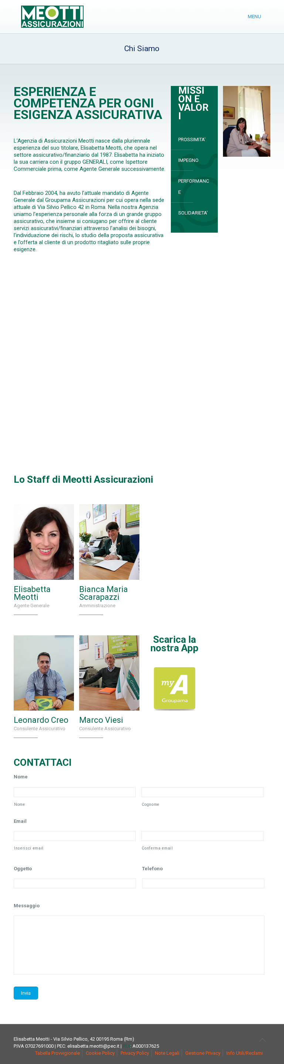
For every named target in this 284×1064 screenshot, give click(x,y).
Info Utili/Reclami (244, 1053)
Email (20, 821)
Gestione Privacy (202, 1053)
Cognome (150, 804)
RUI (126, 1046)
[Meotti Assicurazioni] (52, 16)
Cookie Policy (100, 1053)
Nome (21, 776)
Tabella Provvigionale (57, 1053)
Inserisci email (29, 848)
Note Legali (167, 1053)
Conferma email (157, 848)
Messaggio (27, 905)
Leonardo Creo (41, 720)
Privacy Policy (135, 1053)
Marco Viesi (101, 720)
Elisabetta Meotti (32, 593)
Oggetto (23, 868)
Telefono (152, 868)
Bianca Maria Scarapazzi (103, 593)
